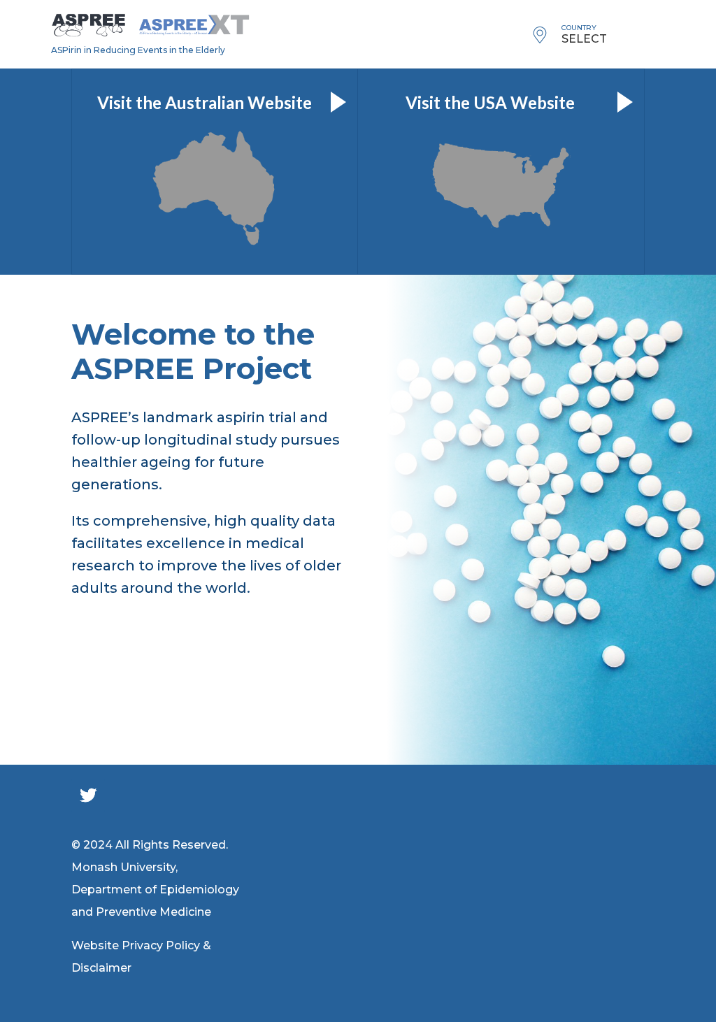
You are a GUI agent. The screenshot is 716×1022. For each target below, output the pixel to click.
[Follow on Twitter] (88, 795)
